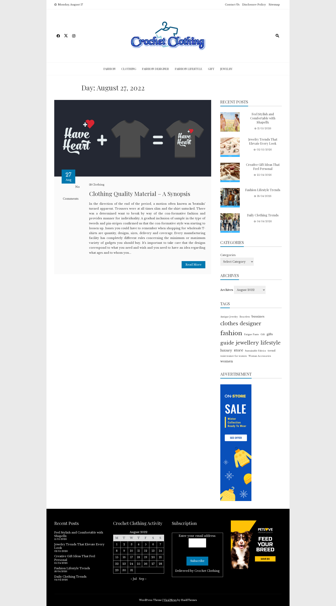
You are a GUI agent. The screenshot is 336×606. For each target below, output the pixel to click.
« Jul (134, 579)
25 (138, 564)
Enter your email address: (197, 536)
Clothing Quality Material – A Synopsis (139, 194)
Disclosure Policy (254, 4)
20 (153, 557)
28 (160, 564)
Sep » (142, 579)
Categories (228, 255)
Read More (193, 264)
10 (131, 551)
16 (124, 557)
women (226, 361)
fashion (231, 333)
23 (124, 564)
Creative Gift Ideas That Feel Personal (263, 167)
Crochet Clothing (207, 571)
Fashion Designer (155, 69)
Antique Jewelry (229, 317)
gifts (270, 334)
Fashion (109, 69)
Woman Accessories (259, 356)
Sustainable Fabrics (255, 351)
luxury (226, 350)
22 (117, 564)
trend (271, 350)
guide (227, 343)
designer (250, 324)
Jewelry (226, 69)
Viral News (170, 600)
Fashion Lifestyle (188, 69)
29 (117, 570)
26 (145, 564)
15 (117, 557)
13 (153, 551)
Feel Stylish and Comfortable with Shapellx (262, 118)
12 (145, 551)
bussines (258, 316)
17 (131, 557)
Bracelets (245, 317)
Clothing (128, 69)
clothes (229, 324)
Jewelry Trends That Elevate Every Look (262, 141)
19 (145, 557)
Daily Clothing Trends (262, 215)
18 (138, 557)
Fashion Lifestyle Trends (262, 190)
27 (153, 564)
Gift (211, 69)
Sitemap (274, 4)
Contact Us (232, 4)
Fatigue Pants (251, 334)
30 (124, 570)
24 (131, 564)
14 (160, 551)
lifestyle (271, 343)
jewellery (247, 343)
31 (131, 570)
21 (160, 557)
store (238, 350)
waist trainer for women (233, 356)
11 (138, 551)
